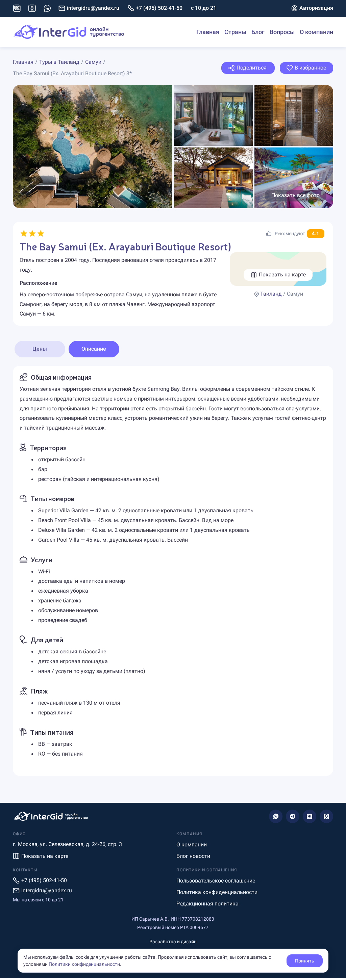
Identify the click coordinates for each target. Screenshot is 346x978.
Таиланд (271, 294)
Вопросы (282, 31)
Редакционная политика (207, 903)
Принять (304, 960)
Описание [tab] (93, 349)
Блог (258, 31)
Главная (207, 31)
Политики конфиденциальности (84, 964)
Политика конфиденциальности (216, 892)
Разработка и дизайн (173, 941)
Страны (235, 31)
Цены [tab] (39, 349)
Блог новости (193, 856)
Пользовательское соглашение (215, 880)
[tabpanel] (173, 571)
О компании (316, 31)
